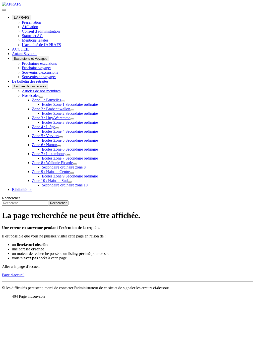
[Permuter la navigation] (4, 10)
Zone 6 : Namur (44, 145)
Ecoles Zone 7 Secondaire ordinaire (70, 158)
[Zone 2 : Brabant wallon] (72, 110)
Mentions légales (35, 40)
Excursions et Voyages (30, 58)
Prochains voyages (36, 68)
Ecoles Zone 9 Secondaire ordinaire (70, 176)
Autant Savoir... (24, 54)
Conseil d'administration (41, 31)
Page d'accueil (13, 275)
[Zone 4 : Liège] (57, 128)
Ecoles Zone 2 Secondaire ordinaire (70, 113)
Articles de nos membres (41, 91)
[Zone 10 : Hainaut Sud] (70, 182)
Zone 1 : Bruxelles (46, 100)
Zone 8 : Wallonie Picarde (52, 163)
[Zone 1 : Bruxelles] (63, 101)
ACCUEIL (21, 49)
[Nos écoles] (41, 97)
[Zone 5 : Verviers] (61, 137)
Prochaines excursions (39, 63)
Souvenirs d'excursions (40, 72)
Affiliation (30, 27)
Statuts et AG (32, 36)
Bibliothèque (22, 189)
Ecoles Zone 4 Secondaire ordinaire (70, 131)
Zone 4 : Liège (43, 127)
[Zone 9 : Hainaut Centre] (72, 173)
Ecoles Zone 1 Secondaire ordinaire (70, 104)
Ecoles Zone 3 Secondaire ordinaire (70, 122)
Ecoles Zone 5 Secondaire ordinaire (70, 140)
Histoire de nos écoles (30, 86)
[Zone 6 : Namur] (59, 146)
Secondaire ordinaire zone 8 (64, 167)
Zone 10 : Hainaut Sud (50, 180)
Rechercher (11, 198)
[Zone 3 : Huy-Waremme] (72, 119)
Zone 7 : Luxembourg (49, 154)
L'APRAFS (21, 17)
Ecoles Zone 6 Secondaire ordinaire (70, 149)
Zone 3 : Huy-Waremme (51, 118)
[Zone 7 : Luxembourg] (68, 155)
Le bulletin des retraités (30, 81)
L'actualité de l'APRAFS (41, 45)
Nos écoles (30, 95)
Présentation (31, 22)
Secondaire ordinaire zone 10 (65, 185)
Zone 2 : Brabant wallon (51, 109)
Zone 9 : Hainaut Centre (51, 172)
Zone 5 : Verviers (45, 136)
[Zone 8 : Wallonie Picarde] (75, 164)
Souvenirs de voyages (39, 77)
